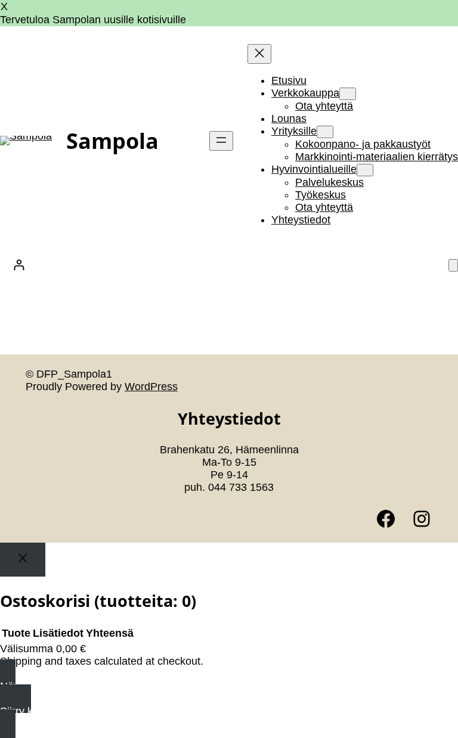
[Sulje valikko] (259, 54)
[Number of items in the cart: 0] (453, 265)
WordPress (151, 387)
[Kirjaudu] (18, 264)
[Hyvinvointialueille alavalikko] (365, 170)
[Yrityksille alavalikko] (325, 132)
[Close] (22, 560)
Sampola (112, 140)
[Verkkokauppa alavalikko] (347, 94)
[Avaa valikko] (221, 141)
